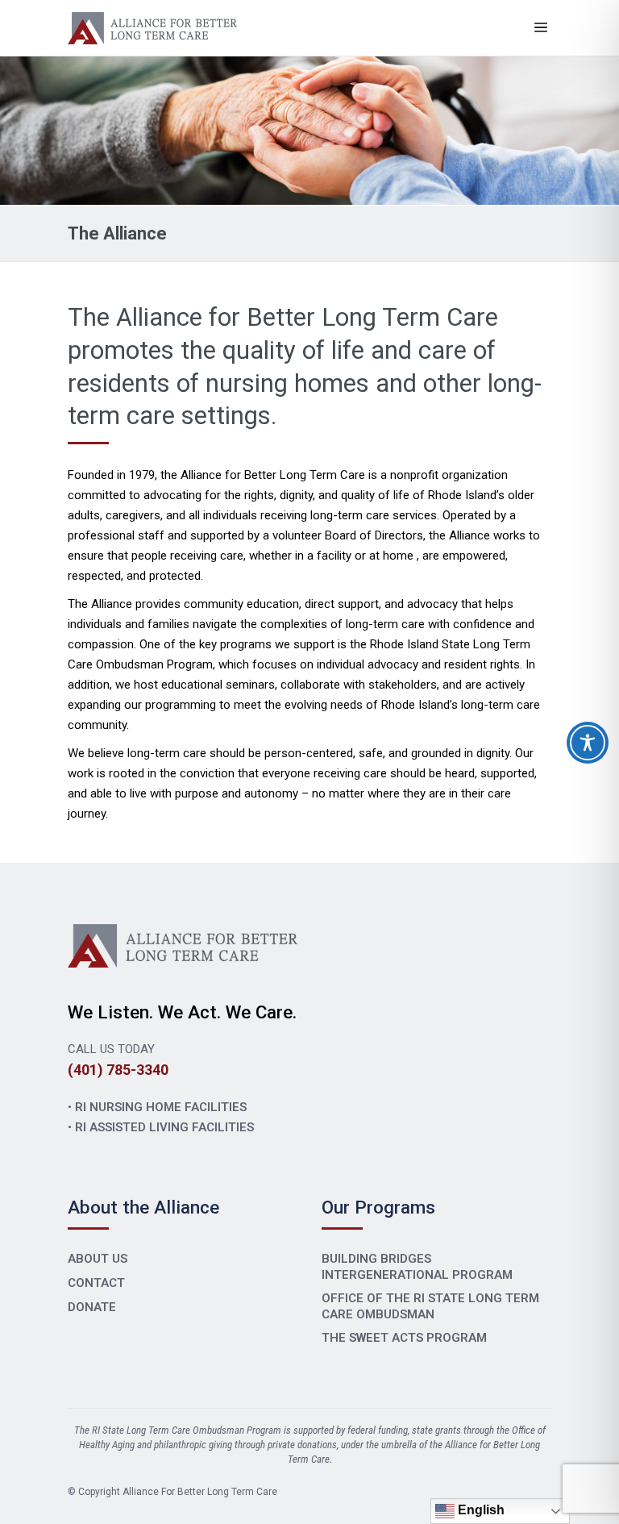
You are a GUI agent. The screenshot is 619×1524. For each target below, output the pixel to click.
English (480, 1510)
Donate (92, 1307)
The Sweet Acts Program (404, 1337)
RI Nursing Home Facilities (161, 1107)
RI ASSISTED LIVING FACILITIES (164, 1127)
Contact (96, 1283)
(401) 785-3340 (118, 1069)
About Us (97, 1258)
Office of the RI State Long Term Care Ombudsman (430, 1306)
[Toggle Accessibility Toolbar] (587, 742)
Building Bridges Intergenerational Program (417, 1266)
